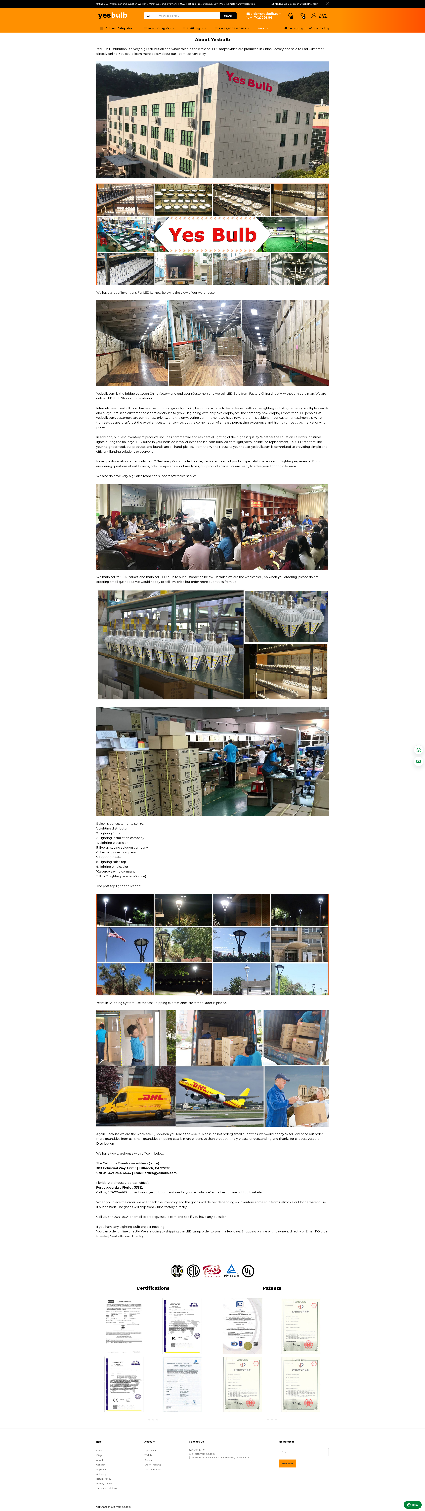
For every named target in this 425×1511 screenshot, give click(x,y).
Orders (148, 1460)
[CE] (124, 1384)
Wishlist (148, 1455)
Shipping (101, 1474)
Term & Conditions (106, 1488)
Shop (99, 1450)
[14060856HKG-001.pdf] (124, 1326)
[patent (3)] (301, 1326)
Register (323, 17)
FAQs (99, 1455)
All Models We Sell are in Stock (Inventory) (295, 3)
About (99, 1460)
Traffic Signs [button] (195, 28)
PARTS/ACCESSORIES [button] (232, 28)
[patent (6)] (243, 1384)
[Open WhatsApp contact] (418, 750)
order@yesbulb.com (266, 14)
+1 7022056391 (261, 17)
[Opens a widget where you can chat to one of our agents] (412, 1505)
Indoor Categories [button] (159, 28)
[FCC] (182, 1326)
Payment (101, 1469)
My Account (151, 1450)
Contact (100, 1464)
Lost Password (152, 1469)
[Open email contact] (418, 761)
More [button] (261, 28)
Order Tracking (320, 28)
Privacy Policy (104, 1483)
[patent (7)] (301, 1384)
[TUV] (182, 1384)
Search (228, 15)
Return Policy (103, 1478)
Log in (322, 14)
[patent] (243, 1326)
